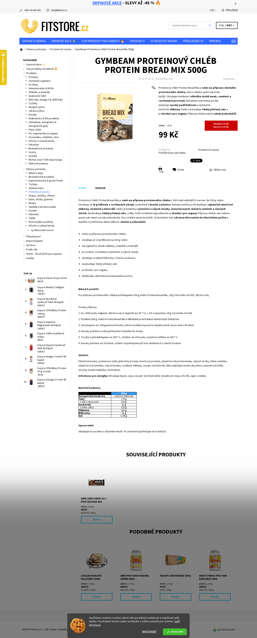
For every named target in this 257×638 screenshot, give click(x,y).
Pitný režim (35, 130)
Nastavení (149, 632)
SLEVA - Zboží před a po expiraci (44, 254)
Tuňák (32, 218)
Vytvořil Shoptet (226, 630)
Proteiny (33, 77)
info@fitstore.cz (59, 10)
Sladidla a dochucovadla (42, 207)
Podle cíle (31, 249)
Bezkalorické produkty (41, 177)
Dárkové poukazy (38, 163)
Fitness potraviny (163, 41)
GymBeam (229, 79)
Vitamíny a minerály (39, 92)
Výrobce (215, 41)
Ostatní (33, 156)
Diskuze (100, 188)
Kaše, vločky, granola (41, 199)
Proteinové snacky (208, 150)
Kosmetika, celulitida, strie (44, 137)
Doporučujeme (34, 241)
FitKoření (34, 145)
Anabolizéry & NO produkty (44, 118)
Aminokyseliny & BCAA (41, 88)
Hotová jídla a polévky (41, 222)
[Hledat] (210, 25)
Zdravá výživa (36, 111)
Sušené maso (36, 188)
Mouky (32, 203)
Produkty (137, 41)
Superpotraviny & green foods (46, 181)
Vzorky (32, 152)
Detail (97, 519)
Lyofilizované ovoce (42, 230)
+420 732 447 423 (32, 10)
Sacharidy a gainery (40, 81)
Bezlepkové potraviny (41, 148)
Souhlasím (177, 631)
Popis (82, 188)
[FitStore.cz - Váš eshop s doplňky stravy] (54, 25)
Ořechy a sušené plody (42, 141)
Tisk (161, 172)
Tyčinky (33, 103)
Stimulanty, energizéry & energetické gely (42, 124)
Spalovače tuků (37, 96)
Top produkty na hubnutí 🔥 (102, 41)
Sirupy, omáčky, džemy (42, 196)
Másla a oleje (36, 173)
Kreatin (33, 115)
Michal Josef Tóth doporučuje (45, 160)
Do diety (33, 85)
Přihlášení (232, 10)
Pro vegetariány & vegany (43, 133)
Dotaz (181, 170)
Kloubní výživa (37, 107)
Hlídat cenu (220, 170)
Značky (30, 258)
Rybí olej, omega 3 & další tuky (46, 100)
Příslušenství (193, 41)
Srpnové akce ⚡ (63, 41)
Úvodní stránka (34, 41)
